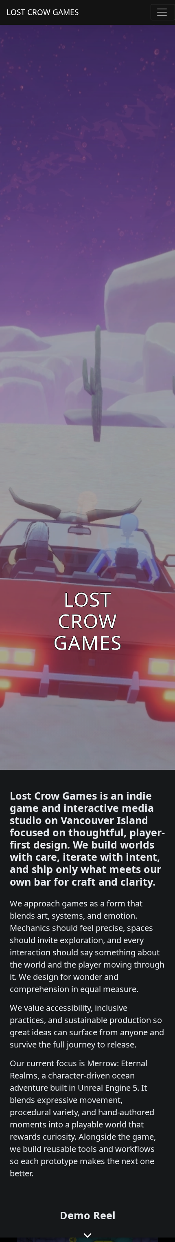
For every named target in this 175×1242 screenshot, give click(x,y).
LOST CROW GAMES (43, 12)
